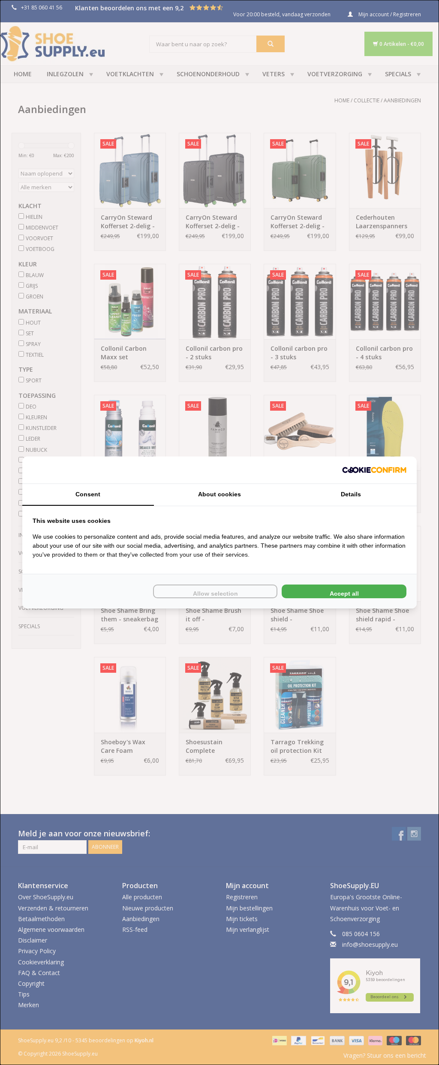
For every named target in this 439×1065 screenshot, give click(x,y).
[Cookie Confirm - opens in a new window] (374, 470)
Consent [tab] (87, 494)
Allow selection (215, 593)
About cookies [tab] (219, 494)
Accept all (344, 593)
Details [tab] (351, 494)
